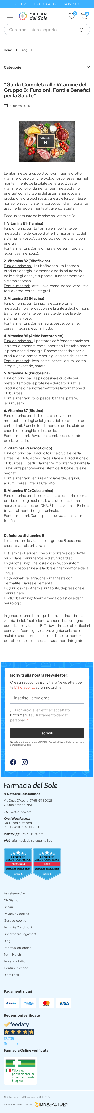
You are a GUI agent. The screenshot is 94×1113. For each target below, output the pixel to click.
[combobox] (47, 29)
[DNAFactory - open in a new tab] (51, 1104)
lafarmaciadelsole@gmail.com (33, 840)
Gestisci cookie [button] (15, 920)
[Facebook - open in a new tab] (13, 763)
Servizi (8, 907)
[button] (84, 30)
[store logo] (41, 16)
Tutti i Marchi (13, 954)
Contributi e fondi (16, 968)
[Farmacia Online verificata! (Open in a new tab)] (20, 1083)
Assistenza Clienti (16, 893)
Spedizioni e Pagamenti (20, 934)
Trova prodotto (14, 961)
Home (8, 50)
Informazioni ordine (17, 948)
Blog (24, 50)
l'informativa (20, 715)
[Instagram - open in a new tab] (22, 763)
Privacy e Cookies (16, 914)
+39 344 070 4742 (33, 834)
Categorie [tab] (12, 67)
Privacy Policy (65, 742)
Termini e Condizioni (18, 927)
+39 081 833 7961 (20, 812)
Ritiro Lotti (11, 975)
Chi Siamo (11, 900)
